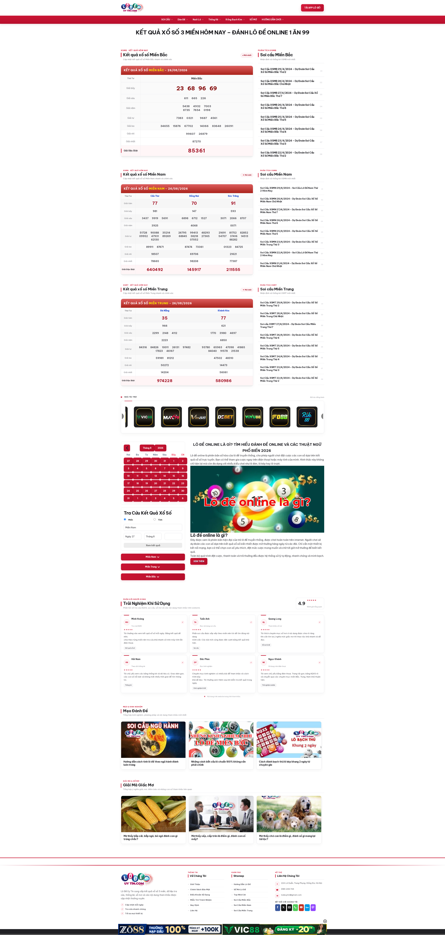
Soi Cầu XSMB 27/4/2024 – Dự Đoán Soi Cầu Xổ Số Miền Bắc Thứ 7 (289, 95)
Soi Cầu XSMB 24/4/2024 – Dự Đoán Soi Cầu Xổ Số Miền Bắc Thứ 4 (287, 130)
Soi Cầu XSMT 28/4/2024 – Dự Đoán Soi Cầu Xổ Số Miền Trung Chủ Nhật (289, 314)
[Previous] (128, 736)
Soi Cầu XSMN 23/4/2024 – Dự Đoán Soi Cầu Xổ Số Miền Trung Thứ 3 (289, 243)
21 (165, 483)
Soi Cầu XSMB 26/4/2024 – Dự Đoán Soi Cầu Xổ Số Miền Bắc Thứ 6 (287, 107)
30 (155, 461)
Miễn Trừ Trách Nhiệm (201, 900)
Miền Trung (151, 567)
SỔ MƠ (253, 19)
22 (173, 483)
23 (182, 483)
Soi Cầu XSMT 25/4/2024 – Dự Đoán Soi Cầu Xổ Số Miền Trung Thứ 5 (289, 347)
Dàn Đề (181, 19)
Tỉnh (159, 520)
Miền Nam (151, 557)
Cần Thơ (155, 196)
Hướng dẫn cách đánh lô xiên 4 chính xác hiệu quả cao (275, 763)
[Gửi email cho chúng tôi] (289, 907)
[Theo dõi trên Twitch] (313, 907)
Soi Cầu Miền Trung (243, 910)
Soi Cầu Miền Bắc (242, 900)
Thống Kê (213, 19)
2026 (160, 448)
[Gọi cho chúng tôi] (295, 907)
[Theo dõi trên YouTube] (301, 907)
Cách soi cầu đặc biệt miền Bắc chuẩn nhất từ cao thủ (205, 763)
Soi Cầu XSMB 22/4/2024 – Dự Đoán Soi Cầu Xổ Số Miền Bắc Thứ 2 (287, 154)
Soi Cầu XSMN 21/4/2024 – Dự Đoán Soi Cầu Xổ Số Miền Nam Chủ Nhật (288, 264)
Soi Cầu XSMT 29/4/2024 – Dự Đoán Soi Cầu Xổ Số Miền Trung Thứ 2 (289, 304)
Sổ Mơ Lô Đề (240, 889)
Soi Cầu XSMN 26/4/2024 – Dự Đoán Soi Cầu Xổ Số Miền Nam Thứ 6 (289, 221)
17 (128, 483)
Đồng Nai (194, 196)
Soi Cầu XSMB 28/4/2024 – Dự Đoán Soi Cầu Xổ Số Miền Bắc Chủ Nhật (287, 83)
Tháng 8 (147, 448)
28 (137, 461)
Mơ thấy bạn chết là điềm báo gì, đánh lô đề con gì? (210, 838)
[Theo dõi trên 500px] (307, 907)
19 (146, 483)
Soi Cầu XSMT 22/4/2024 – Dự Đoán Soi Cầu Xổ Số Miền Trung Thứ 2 (289, 379)
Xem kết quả (153, 545)
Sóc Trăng (233, 196)
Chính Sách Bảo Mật (200, 889)
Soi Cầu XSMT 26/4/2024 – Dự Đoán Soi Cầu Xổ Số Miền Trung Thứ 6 (289, 336)
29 (146, 461)
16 (183, 476)
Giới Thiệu (195, 884)
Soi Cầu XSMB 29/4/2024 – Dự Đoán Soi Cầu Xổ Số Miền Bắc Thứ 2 (287, 71)
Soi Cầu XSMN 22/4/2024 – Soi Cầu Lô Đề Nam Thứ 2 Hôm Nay (289, 254)
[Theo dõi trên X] (283, 907)
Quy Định (194, 905)
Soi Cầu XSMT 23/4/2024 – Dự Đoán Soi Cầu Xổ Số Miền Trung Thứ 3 (289, 368)
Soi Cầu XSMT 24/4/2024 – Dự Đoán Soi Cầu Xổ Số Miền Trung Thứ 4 (289, 358)
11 (137, 476)
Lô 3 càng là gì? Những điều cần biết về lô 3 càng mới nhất (139, 763)
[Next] (314, 736)
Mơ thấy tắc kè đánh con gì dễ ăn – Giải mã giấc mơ (142, 838)
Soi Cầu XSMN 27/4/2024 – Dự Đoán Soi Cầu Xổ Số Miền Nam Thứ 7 (289, 211)
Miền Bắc (151, 577)
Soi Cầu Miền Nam (242, 905)
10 (128, 476)
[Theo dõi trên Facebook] (277, 907)
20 (155, 483)
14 (164, 476)
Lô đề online (197, 455)
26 (146, 491)
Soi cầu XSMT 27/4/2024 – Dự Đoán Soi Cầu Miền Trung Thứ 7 (288, 325)
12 (146, 476)
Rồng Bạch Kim (234, 19)
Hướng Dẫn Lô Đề (242, 884)
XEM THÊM (198, 561)
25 (137, 491)
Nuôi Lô (197, 19)
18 (137, 483)
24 (128, 491)
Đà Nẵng (164, 310)
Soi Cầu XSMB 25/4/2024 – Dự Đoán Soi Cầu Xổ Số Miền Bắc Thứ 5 (287, 118)
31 (165, 461)
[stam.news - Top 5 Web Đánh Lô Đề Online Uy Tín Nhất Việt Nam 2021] (132, 7)
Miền (130, 520)
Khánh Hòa (223, 310)
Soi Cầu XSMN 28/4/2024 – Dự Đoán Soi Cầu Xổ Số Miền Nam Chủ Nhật (289, 200)
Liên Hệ (193, 910)
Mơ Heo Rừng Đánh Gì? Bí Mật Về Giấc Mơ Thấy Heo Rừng (278, 838)
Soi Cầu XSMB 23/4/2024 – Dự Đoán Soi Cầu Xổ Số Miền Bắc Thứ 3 (287, 142)
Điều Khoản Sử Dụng (200, 894)
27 (128, 461)
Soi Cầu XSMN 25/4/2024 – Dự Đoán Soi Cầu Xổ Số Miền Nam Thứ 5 (289, 232)
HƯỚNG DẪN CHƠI (271, 19)
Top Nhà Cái (240, 894)
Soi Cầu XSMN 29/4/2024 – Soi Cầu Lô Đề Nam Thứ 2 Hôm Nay (289, 189)
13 (156, 476)
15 (174, 476)
